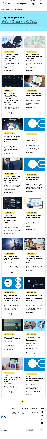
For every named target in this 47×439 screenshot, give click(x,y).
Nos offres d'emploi (24, 414)
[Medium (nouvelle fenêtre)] (42, 419)
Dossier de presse (8, 90)
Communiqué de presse (9, 51)
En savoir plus (7, 70)
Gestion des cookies (5, 430)
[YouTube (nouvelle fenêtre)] (42, 416)
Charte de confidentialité (18, 426)
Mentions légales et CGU (6, 426)
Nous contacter (14, 413)
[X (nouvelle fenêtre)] (42, 423)
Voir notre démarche (33, 413)
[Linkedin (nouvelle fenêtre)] (42, 412)
